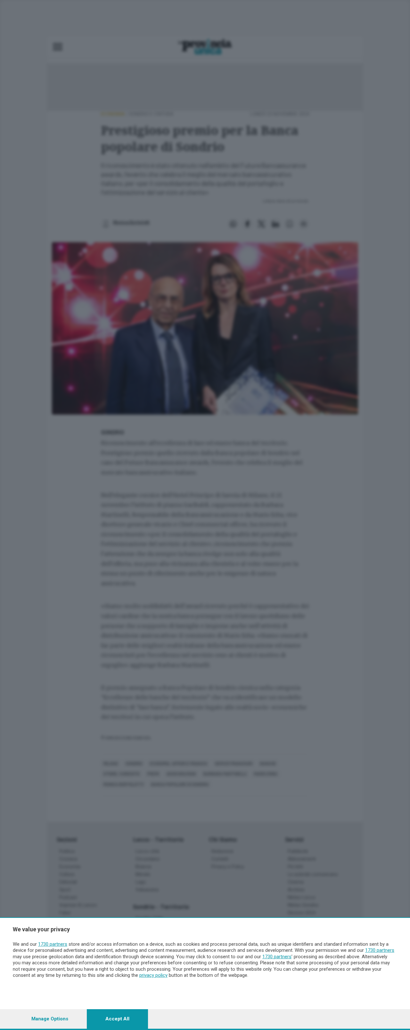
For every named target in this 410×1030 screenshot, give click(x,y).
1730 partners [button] (52, 944)
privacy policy (153, 975)
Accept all (117, 1019)
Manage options (49, 1019)
